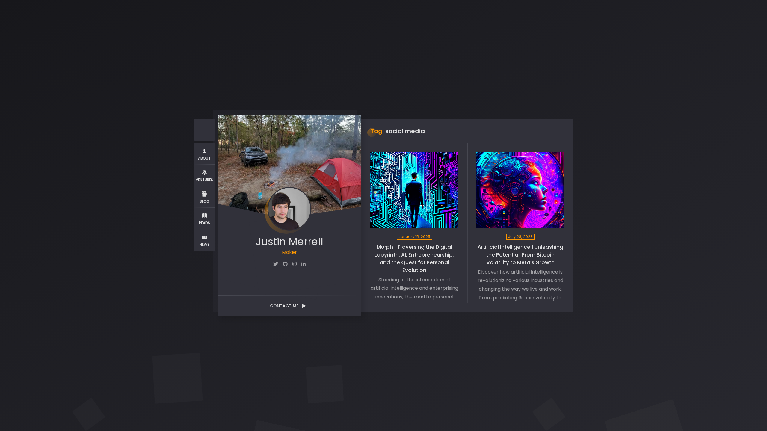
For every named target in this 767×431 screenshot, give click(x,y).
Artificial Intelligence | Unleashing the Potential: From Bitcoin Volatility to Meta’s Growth (520, 254)
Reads (204, 222)
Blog (204, 201)
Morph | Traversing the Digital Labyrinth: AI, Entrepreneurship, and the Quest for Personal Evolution (414, 258)
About (204, 158)
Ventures (204, 179)
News (204, 244)
